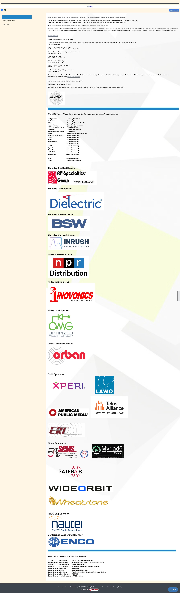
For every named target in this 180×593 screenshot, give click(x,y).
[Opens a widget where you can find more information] (173, 589)
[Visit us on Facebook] (2, 10)
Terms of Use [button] (106, 587)
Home (4, 17)
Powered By (85, 589)
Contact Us (68, 587)
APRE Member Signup (9, 20)
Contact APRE (6, 24)
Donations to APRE (73, 76)
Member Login (174, 10)
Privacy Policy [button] (117, 587)
